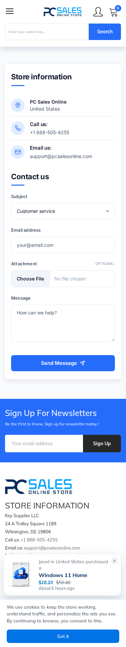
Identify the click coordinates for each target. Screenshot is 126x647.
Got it (63, 636)
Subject (19, 196)
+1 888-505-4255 (49, 132)
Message (21, 298)
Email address (26, 230)
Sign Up (102, 444)
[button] (114, 560)
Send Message (59, 363)
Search (105, 32)
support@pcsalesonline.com (61, 156)
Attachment (24, 263)
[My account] (98, 11)
